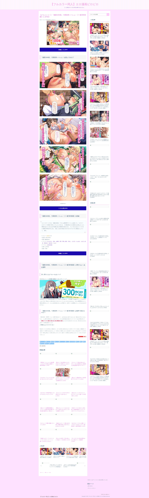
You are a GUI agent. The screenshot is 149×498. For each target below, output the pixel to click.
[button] (84, 453)
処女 (54, 241)
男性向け (46, 243)
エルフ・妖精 (43, 341)
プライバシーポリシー (92, 488)
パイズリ (73, 241)
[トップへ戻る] (147, 496)
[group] (46, 453)
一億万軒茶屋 (49, 244)
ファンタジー (49, 241)
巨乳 (61, 241)
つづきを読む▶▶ (63, 208)
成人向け (50, 243)
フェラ (54, 243)
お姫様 (57, 241)
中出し (69, 241)
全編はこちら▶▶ (63, 49)
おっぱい (78, 241)
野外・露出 (64, 241)
